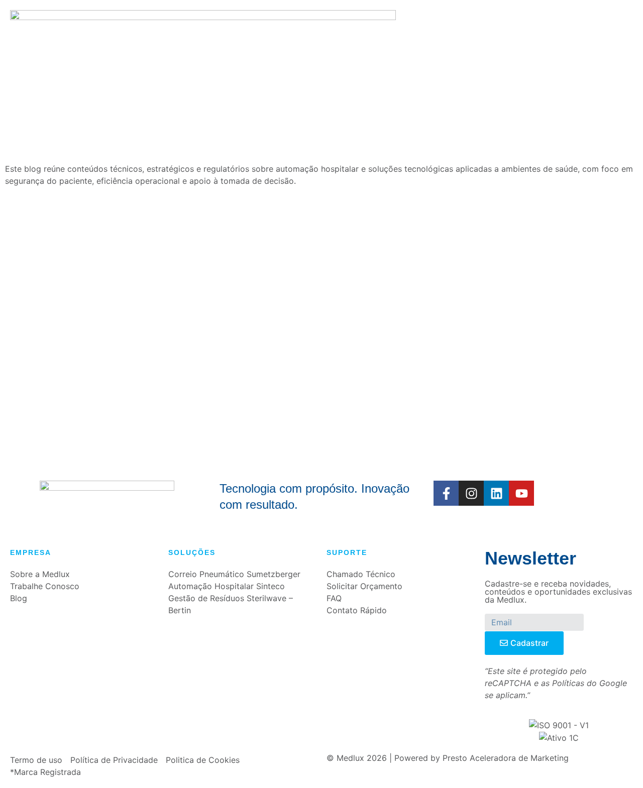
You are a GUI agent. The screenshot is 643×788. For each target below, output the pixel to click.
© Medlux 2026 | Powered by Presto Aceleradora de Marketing (448, 758)
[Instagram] (471, 493)
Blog (443, 65)
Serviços (329, 65)
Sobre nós (225, 65)
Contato (481, 65)
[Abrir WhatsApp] (618, 762)
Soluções (278, 65)
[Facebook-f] (446, 493)
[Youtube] (521, 493)
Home (181, 65)
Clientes (403, 65)
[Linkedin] (496, 493)
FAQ (366, 65)
